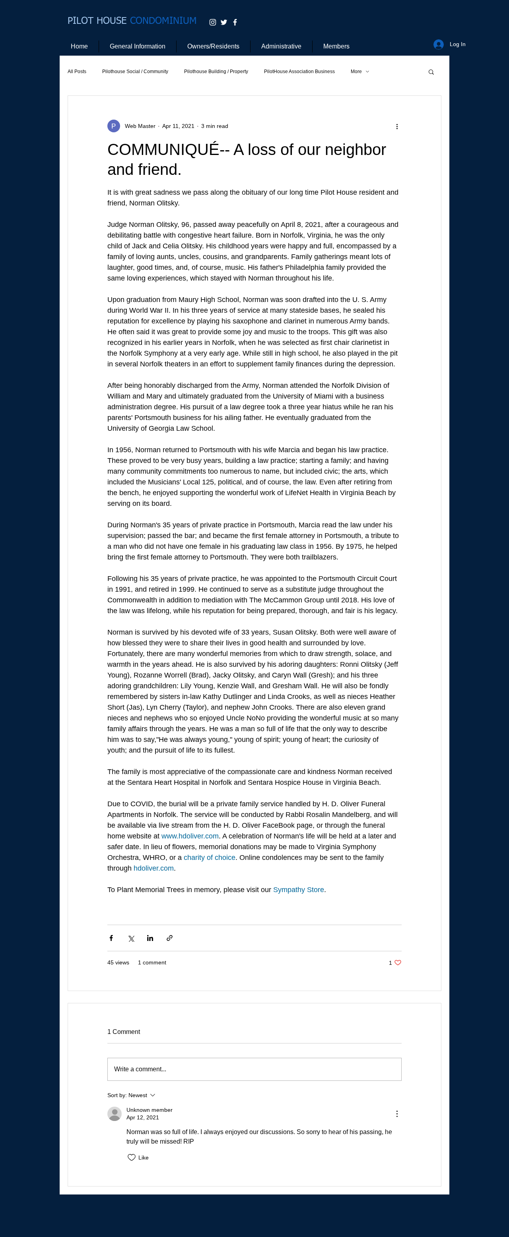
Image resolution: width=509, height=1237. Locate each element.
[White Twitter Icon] (224, 22)
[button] (431, 71)
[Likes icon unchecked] (131, 1157)
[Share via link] (169, 938)
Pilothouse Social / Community (135, 71)
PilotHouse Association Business (299, 71)
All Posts (77, 71)
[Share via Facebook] (111, 938)
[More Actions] (397, 1114)
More (356, 71)
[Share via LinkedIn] (150, 938)
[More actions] (397, 126)
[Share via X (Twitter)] (130, 938)
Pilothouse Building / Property (216, 71)
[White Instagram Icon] (212, 22)
